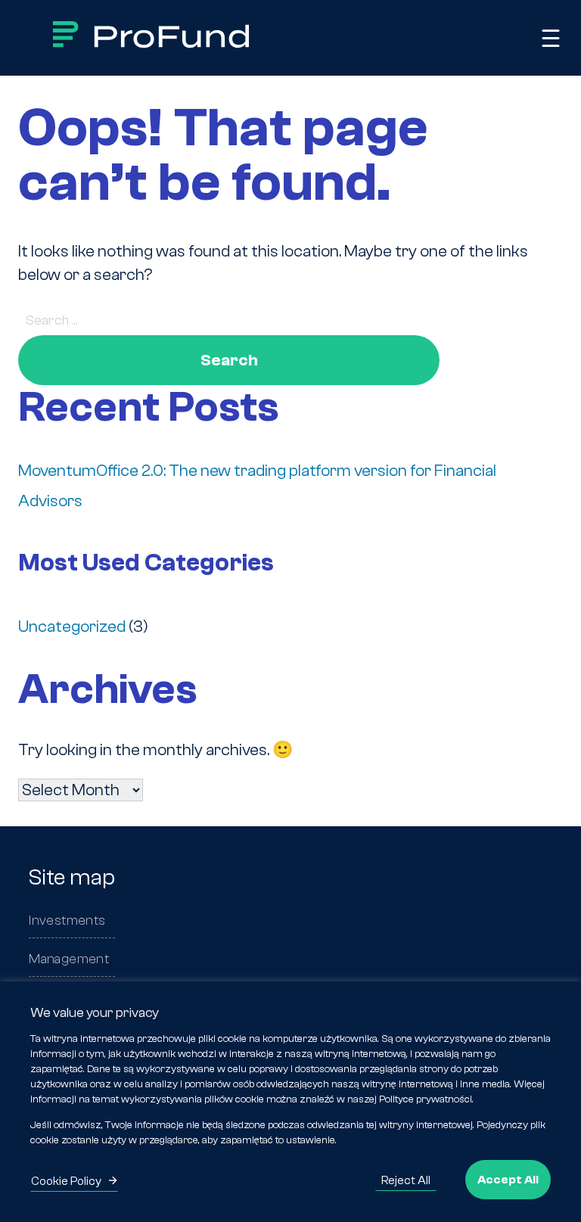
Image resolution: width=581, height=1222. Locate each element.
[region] (290, 1101)
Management (69, 959)
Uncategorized (72, 626)
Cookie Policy (66, 1181)
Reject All (405, 1180)
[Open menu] (551, 38)
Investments (67, 920)
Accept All (508, 1179)
